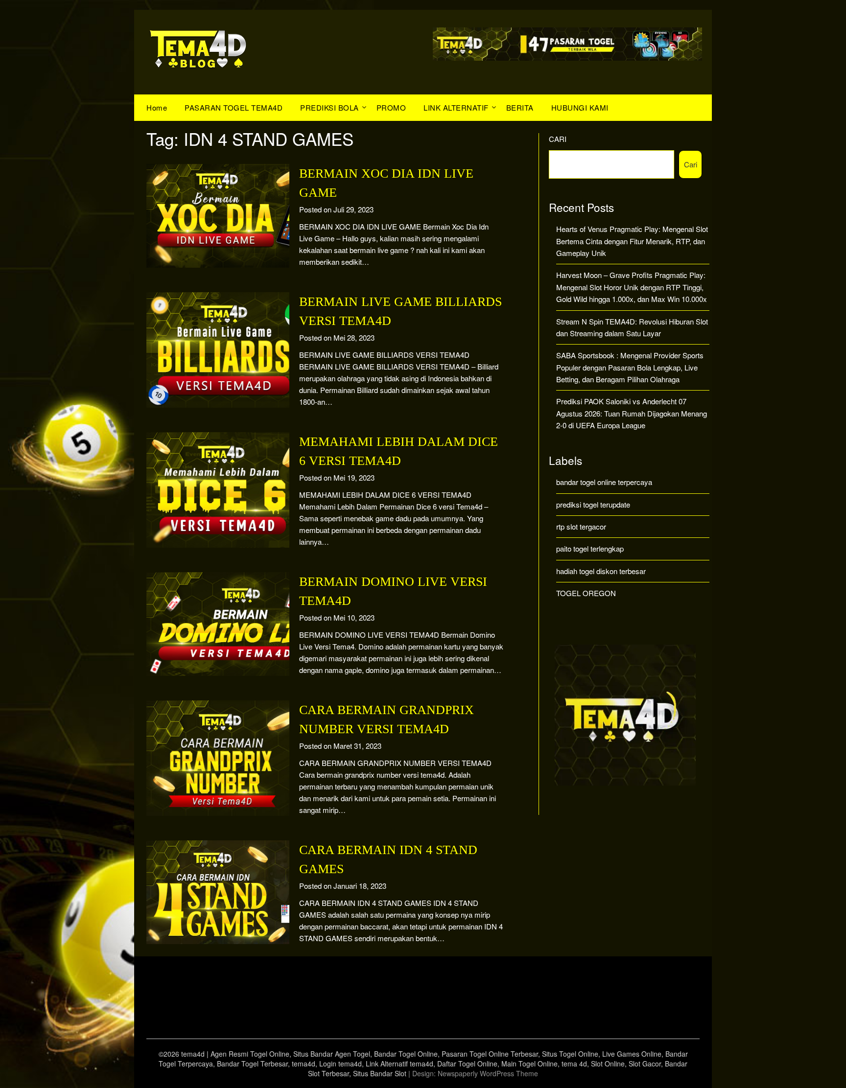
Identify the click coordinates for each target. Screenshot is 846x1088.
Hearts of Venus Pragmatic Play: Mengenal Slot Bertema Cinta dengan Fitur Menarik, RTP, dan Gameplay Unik (632, 241)
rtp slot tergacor (581, 526)
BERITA (520, 107)
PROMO (391, 107)
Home (156, 107)
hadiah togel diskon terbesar (601, 571)
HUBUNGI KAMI (580, 107)
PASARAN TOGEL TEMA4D (233, 107)
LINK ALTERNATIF (456, 107)
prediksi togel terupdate (593, 504)
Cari (557, 139)
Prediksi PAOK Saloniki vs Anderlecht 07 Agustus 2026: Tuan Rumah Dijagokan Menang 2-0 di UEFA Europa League (631, 413)
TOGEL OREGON (586, 593)
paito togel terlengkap (590, 548)
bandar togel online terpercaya (604, 482)
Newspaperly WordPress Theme (488, 1073)
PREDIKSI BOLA (329, 107)
